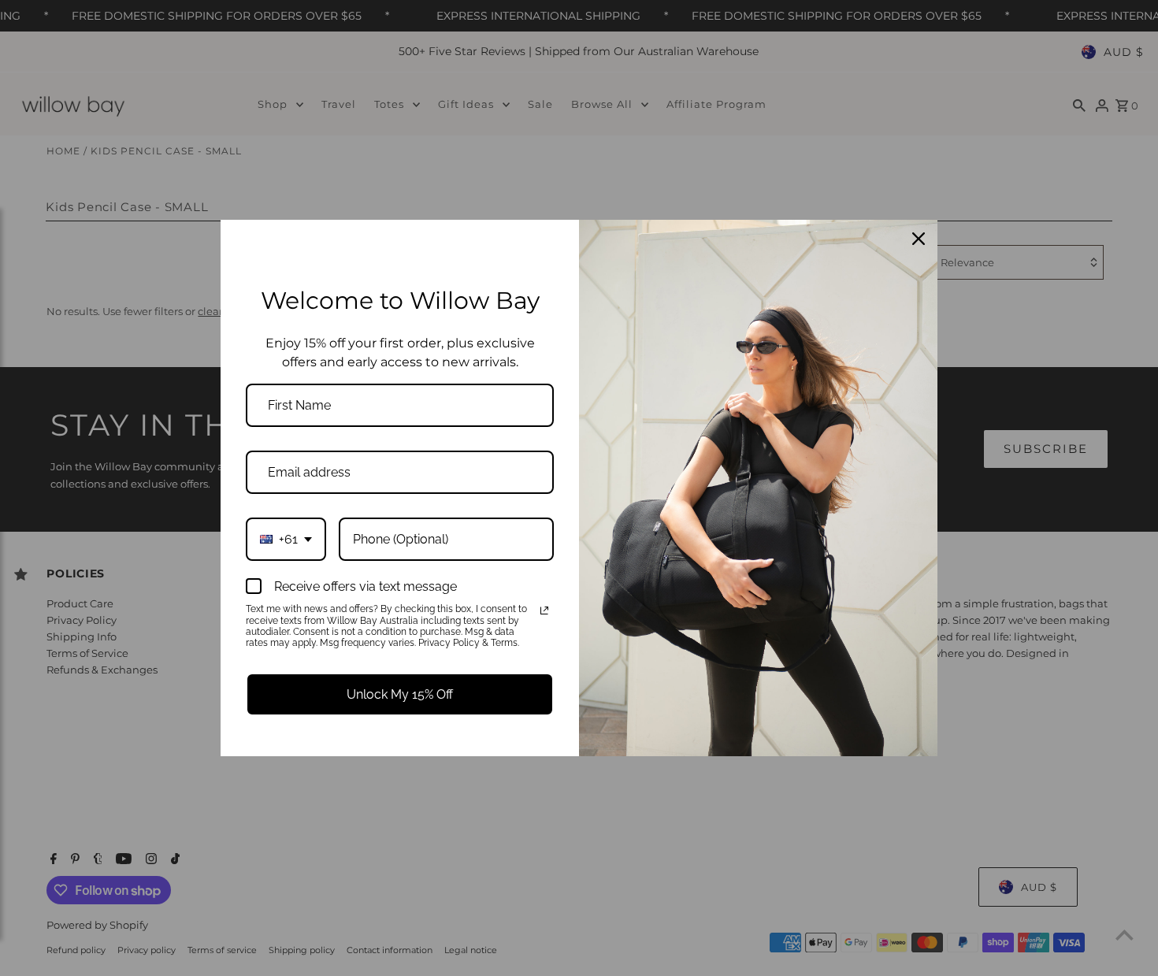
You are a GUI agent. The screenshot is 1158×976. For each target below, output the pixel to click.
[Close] (918, 239)
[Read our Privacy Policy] (544, 610)
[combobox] (286, 539)
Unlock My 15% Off (400, 694)
